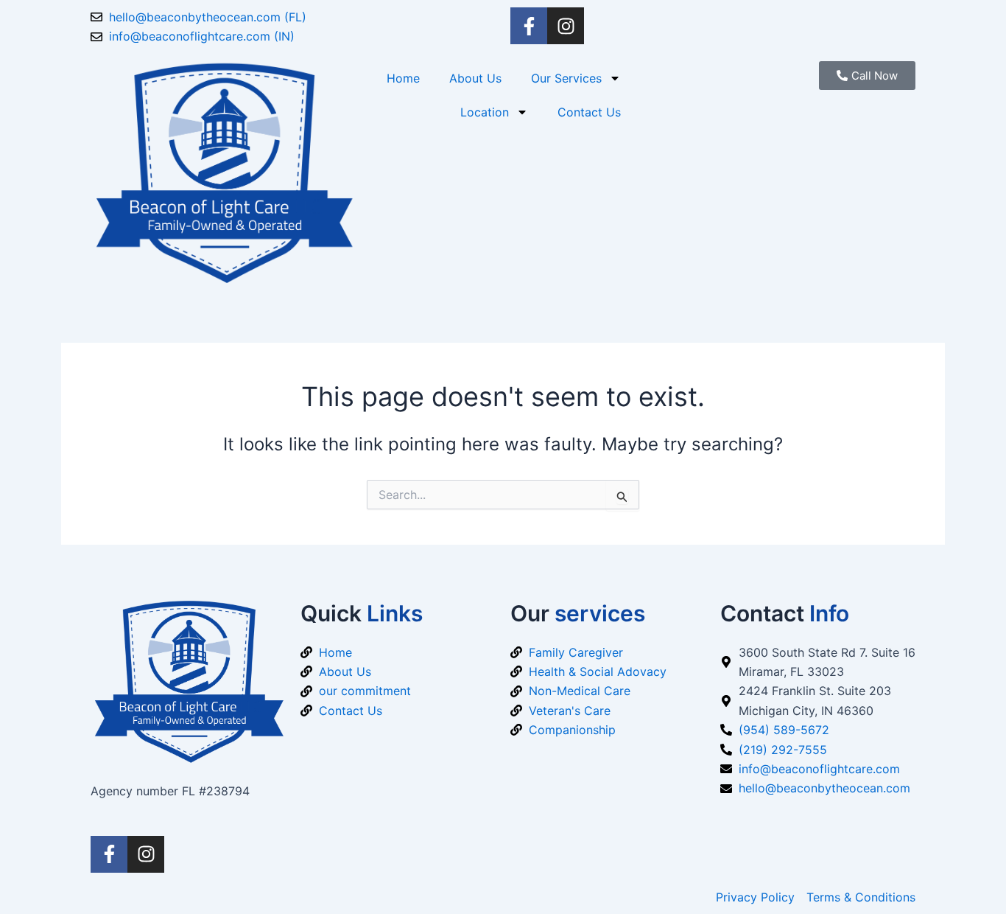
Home (403, 78)
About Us (475, 78)
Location (484, 112)
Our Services (566, 78)
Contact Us (589, 112)
